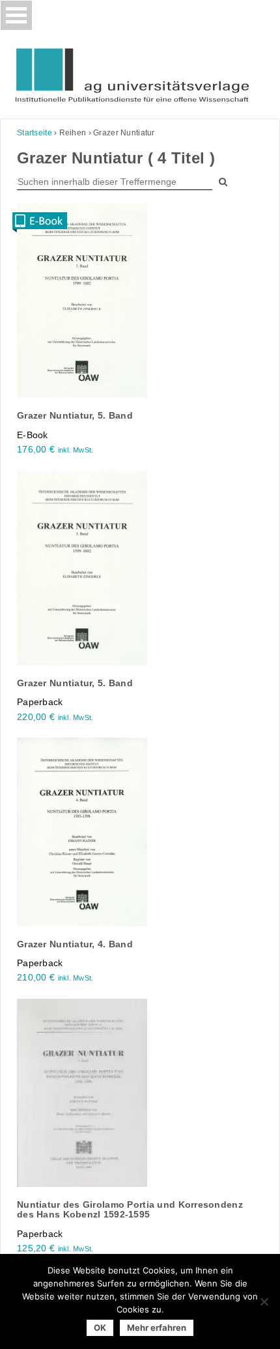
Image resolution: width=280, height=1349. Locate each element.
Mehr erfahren (156, 1327)
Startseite (34, 132)
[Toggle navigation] (16, 15)
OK (100, 1327)
